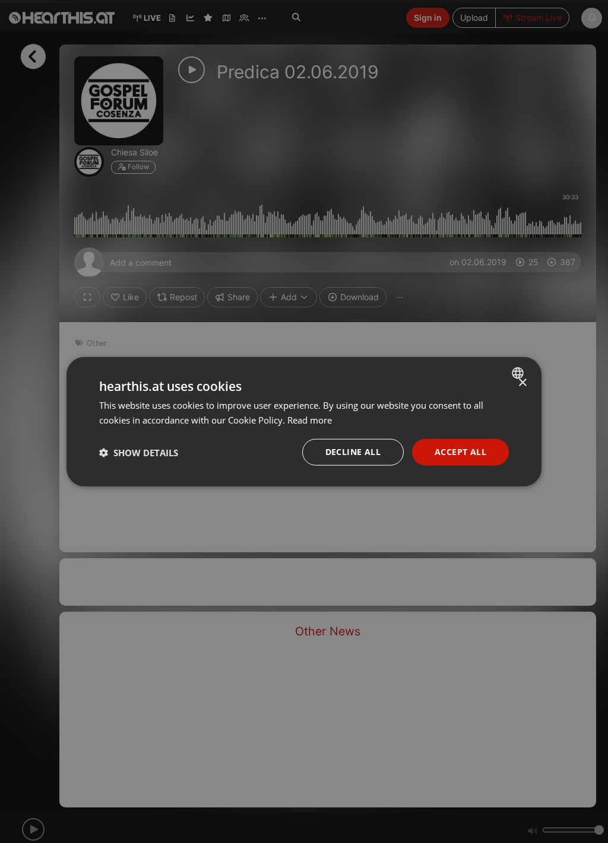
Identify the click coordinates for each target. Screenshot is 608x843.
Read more (309, 419)
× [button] (522, 382)
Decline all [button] (353, 451)
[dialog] (304, 421)
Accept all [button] (460, 451)
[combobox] (519, 372)
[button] (138, 452)
